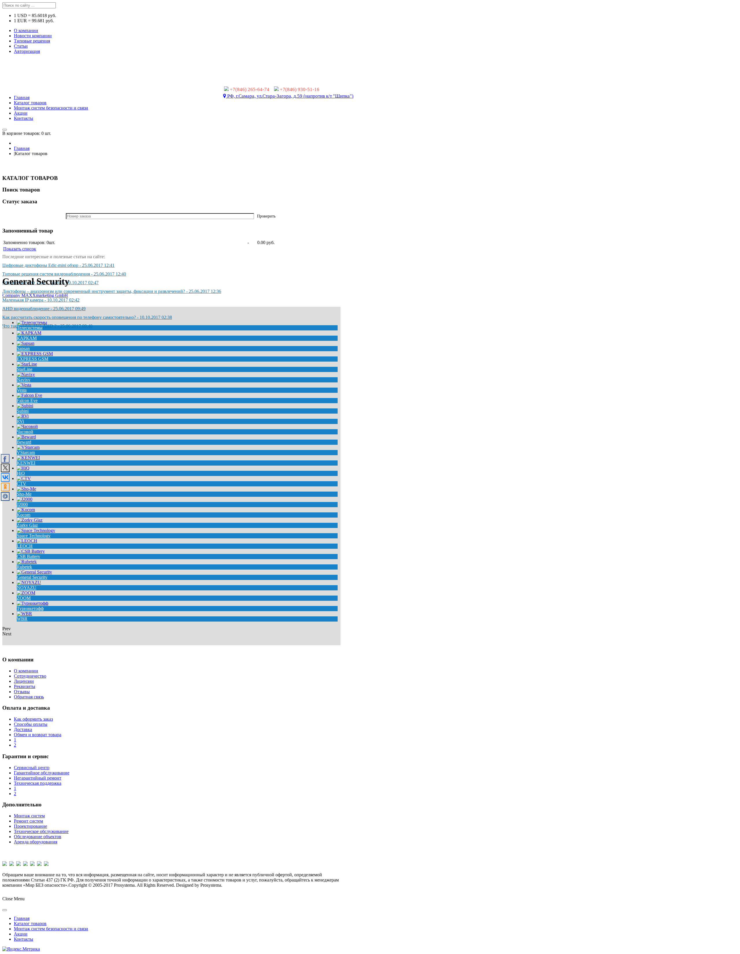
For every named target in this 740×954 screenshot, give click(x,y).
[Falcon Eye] (29, 395)
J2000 (22, 504)
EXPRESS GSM (32, 358)
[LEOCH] (27, 540)
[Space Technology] (36, 530)
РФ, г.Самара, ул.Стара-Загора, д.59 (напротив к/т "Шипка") (290, 96)
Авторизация (27, 51)
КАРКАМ (27, 338)
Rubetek (24, 566)
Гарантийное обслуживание (41, 772)
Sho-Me (24, 494)
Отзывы (22, 691)
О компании (26, 30)
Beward (24, 442)
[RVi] (23, 416)
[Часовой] (27, 426)
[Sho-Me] (26, 488)
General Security (32, 577)
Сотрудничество (30, 676)
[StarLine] (27, 364)
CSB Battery (28, 556)
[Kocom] (26, 509)
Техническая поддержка (37, 783)
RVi (20, 421)
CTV (21, 483)
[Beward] (26, 436)
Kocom (23, 514)
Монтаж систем (29, 815)
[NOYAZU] (29, 582)
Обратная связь (29, 696)
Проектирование (30, 826)
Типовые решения (32, 40)
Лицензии (24, 681)
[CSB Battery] (31, 551)
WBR (22, 618)
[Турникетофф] (32, 603)
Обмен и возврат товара (37, 734)
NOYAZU (26, 587)
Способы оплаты (30, 724)
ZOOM (24, 598)
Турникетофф (30, 608)
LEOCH (25, 546)
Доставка (23, 729)
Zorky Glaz (27, 525)
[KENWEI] (28, 457)
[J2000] (24, 499)
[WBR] (24, 613)
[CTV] (24, 478)
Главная (21, 148)
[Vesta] (24, 384)
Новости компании (33, 35)
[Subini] (25, 405)
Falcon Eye (27, 400)
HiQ (21, 473)
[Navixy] (26, 374)
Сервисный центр (31, 767)
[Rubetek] (27, 561)
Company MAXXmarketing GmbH (35, 295)
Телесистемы (29, 327)
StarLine (24, 369)
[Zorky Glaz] (29, 520)
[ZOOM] (26, 592)
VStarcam (26, 452)
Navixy (23, 379)
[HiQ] (23, 468)
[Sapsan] (25, 343)
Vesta (22, 390)
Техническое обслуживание (41, 831)
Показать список (19, 248)
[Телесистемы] (32, 322)
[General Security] (34, 572)
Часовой (25, 431)
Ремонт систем (28, 821)
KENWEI (26, 462)
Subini (23, 410)
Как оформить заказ (33, 719)
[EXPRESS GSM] (35, 353)
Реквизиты (24, 686)
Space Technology (34, 535)
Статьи (21, 46)
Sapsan (23, 348)
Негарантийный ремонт (37, 778)
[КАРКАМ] (29, 332)
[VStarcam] (28, 447)
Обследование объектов (37, 836)
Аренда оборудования (35, 841)
